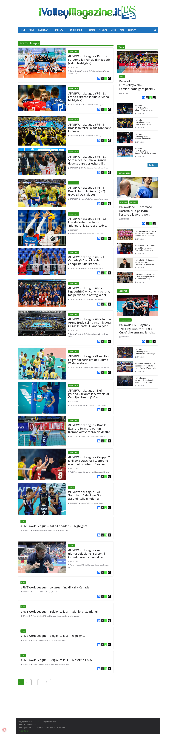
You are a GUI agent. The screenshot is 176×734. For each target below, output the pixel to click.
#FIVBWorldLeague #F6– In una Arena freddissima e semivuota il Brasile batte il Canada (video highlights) (89, 324)
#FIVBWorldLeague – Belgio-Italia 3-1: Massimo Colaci (56, 660)
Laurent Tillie (72, 74)
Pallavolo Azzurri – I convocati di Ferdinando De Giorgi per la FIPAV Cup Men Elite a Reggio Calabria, (145, 380)
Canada (41, 530)
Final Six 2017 (85, 71)
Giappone (86, 405)
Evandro (88, 436)
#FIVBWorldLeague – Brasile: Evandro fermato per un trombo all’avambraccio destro (89, 428)
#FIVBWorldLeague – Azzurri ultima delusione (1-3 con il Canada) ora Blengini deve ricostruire (87, 555)
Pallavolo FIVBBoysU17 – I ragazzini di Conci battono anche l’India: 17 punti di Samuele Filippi (145, 366)
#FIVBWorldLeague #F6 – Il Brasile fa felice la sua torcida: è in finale (89, 127)
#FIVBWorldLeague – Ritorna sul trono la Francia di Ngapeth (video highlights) (89, 59)
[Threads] (109, 78)
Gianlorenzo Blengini (101, 565)
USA (101, 234)
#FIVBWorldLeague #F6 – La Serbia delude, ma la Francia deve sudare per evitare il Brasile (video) (87, 161)
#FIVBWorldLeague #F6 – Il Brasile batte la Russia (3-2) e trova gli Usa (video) (87, 191)
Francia (106, 71)
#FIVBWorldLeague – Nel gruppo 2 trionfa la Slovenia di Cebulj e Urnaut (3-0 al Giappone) (88, 395)
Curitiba (72, 334)
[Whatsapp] (105, 78)
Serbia (106, 168)
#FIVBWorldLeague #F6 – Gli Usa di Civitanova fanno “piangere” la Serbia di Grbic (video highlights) (87, 224)
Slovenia (103, 405)
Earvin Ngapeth (75, 71)
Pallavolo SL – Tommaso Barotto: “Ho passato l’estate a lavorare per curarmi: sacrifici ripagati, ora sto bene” (136, 210)
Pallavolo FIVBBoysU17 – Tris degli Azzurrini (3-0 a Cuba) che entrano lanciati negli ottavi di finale (137, 328)
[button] (49, 30)
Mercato (103, 30)
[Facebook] (98, 78)
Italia (66, 530)
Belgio (40, 616)
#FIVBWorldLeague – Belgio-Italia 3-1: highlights (52, 636)
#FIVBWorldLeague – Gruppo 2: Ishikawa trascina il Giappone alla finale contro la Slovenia (89, 460)
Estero (92, 30)
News (31, 30)
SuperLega (133, 202)
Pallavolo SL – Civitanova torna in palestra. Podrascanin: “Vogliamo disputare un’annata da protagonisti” (144, 262)
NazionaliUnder (125, 320)
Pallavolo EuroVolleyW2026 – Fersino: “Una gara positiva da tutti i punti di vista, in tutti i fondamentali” (137, 85)
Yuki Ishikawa (104, 472)
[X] (102, 78)
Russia (106, 199)
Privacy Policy (23, 731)
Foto (122, 30)
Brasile (83, 199)
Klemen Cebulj (95, 405)
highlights (86, 234)
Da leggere (123, 202)
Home (22, 30)
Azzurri (71, 487)
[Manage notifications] (4, 730)
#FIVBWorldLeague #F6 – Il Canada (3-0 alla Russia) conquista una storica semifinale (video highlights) (87, 262)
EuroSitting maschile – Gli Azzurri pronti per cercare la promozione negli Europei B (145, 276)
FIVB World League (97, 71)
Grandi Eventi (76, 30)
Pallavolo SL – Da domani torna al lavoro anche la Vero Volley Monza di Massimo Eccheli (145, 248)
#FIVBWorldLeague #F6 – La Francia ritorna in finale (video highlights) (88, 96)
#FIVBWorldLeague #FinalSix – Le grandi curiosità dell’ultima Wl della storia (88, 359)
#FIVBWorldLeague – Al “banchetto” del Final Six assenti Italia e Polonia (84, 495)
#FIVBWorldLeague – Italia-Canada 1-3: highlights (53, 526)
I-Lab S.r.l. (37, 722)
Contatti (132, 30)
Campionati (43, 30)
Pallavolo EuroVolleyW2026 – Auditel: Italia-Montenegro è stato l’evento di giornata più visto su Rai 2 (145, 351)
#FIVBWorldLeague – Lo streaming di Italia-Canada (54, 587)
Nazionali (58, 30)
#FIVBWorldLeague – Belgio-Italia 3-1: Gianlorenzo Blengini (60, 611)
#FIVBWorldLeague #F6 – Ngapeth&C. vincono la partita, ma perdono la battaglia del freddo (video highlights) (89, 293)
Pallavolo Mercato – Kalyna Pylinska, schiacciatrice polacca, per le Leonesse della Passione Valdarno (145, 233)
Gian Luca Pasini (99, 368)
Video (113, 30)
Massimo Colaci (60, 664)
